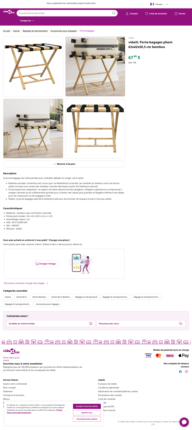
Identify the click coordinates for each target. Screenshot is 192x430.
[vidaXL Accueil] (8, 12)
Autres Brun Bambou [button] (60, 297)
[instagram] (186, 371)
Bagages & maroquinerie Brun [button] (116, 297)
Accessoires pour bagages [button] (47, 304)
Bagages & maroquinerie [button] (86, 297)
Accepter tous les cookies (87, 406)
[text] (134, 58)
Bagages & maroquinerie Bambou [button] (147, 297)
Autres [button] (8, 297)
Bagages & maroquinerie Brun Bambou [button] (19, 304)
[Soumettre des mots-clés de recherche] (114, 13)
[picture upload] (80, 263)
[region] (53, 413)
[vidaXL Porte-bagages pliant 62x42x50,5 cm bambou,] (33, 66)
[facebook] (180, 371)
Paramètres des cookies (110, 395)
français (159, 4)
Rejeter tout (87, 412)
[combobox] (67, 13)
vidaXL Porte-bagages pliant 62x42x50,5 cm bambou (150, 44)
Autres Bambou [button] (39, 297)
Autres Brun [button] (21, 297)
